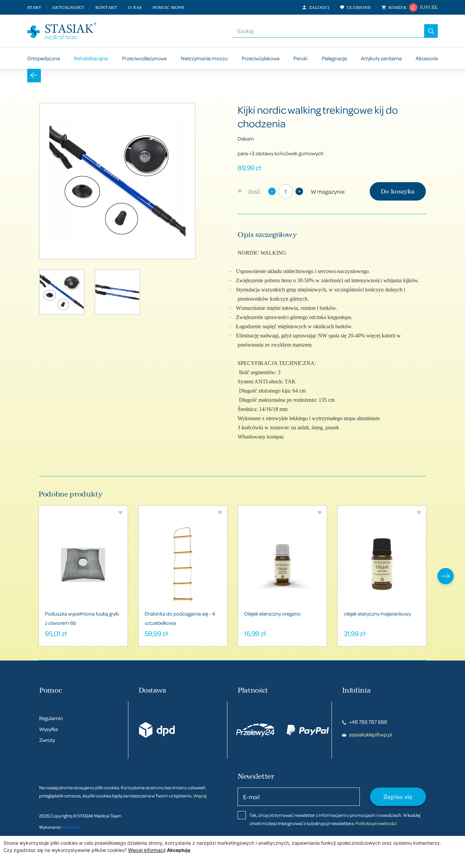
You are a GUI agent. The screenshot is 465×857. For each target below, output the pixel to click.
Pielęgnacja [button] (334, 58)
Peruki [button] (300, 58)
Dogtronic (72, 827)
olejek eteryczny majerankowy (377, 613)
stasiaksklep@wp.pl (370, 734)
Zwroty (47, 740)
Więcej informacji (146, 850)
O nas (134, 7)
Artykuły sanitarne (381, 58)
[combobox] (328, 31)
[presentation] (445, 576)
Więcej (200, 795)
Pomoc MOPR (169, 7)
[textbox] (328, 31)
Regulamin (51, 718)
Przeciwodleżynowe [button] (144, 58)
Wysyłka (48, 729)
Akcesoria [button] (427, 58)
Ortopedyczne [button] (43, 58)
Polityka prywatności (376, 823)
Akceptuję (178, 850)
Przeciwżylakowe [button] (260, 58)
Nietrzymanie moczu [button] (204, 58)
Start (34, 7)
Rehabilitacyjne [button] (91, 58)
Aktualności (68, 7)
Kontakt (106, 7)
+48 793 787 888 (367, 722)
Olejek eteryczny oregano (272, 613)
